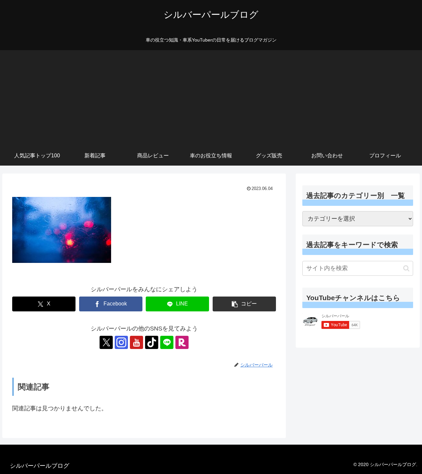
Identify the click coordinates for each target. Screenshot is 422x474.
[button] (244, 304)
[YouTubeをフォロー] (136, 342)
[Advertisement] (211, 96)
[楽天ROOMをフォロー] (182, 342)
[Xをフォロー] (106, 342)
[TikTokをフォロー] (151, 342)
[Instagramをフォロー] (121, 342)
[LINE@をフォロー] (166, 342)
